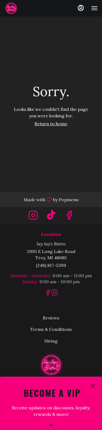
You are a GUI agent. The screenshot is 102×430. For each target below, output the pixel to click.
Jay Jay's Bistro (51, 364)
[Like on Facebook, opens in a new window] (69, 217)
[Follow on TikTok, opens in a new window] (51, 217)
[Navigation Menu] (94, 8)
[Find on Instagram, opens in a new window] (33, 217)
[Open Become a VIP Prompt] (51, 425)
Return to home (51, 123)
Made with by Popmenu (41, 199)
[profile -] (81, 8)
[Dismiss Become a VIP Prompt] (92, 385)
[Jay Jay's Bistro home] (28, 8)
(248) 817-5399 (51, 265)
